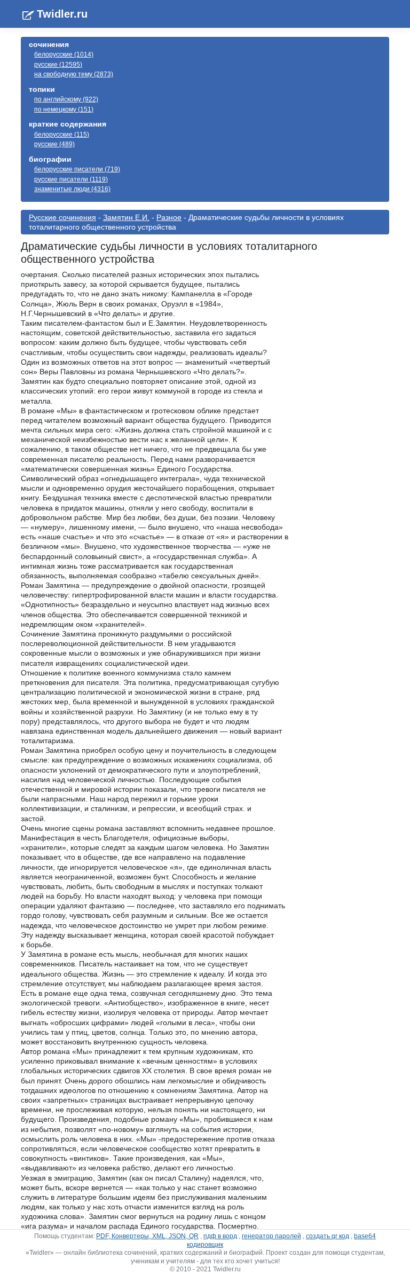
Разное (169, 217)
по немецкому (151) (63, 109)
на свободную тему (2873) (73, 74)
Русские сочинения (62, 217)
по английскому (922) (66, 99)
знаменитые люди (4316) (72, 189)
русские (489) (54, 144)
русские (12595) (58, 64)
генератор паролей (271, 1236)
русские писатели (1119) (71, 179)
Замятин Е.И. (126, 217)
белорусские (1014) (63, 54)
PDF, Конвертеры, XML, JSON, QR (147, 1236)
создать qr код (327, 1236)
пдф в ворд (220, 1236)
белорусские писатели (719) (77, 169)
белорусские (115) (61, 134)
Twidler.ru (62, 14)
